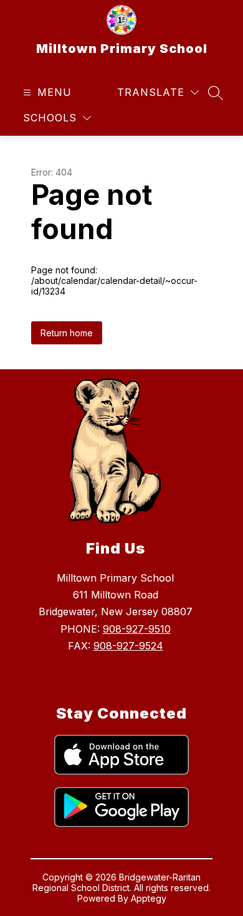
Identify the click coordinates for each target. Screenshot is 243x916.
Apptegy (148, 898)
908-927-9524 (128, 646)
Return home (66, 333)
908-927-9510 (137, 629)
